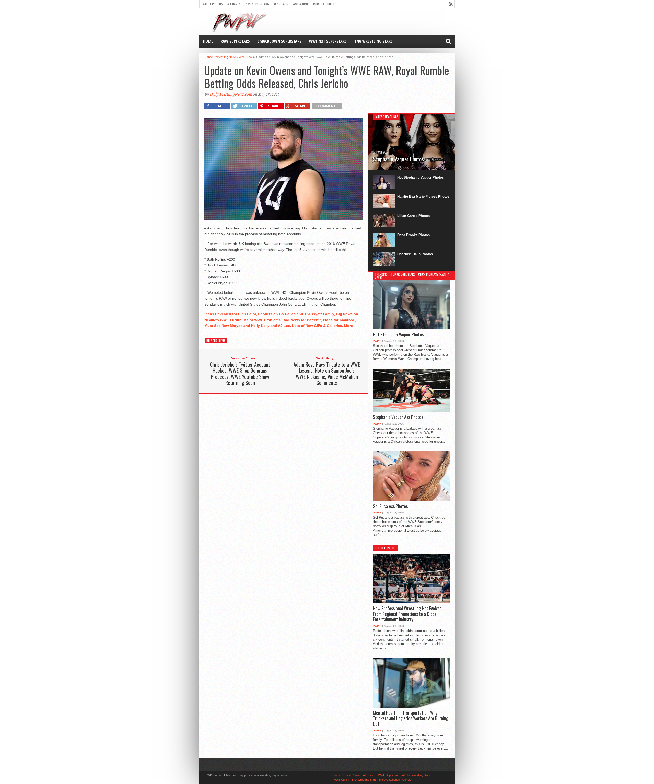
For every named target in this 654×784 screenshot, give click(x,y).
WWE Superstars (257, 4)
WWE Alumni (301, 4)
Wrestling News (225, 57)
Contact (407, 779)
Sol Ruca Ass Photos (390, 506)
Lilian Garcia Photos (413, 216)
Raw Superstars (235, 41)
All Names (234, 4)
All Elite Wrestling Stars (416, 775)
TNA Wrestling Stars (373, 41)
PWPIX (377, 341)
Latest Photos (212, 4)
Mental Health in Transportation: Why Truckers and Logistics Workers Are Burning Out (410, 718)
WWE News (246, 57)
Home (208, 41)
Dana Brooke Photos (413, 235)
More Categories (324, 4)
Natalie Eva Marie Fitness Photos (423, 196)
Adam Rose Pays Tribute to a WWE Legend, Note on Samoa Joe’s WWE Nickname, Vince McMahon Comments (327, 373)
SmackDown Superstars (279, 41)
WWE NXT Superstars (328, 41)
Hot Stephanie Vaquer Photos (420, 177)
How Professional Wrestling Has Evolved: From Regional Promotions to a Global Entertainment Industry (407, 614)
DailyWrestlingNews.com (230, 94)
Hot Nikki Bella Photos (415, 254)
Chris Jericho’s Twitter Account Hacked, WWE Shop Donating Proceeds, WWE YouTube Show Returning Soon (240, 373)
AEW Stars (281, 4)
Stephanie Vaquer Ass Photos (398, 417)
